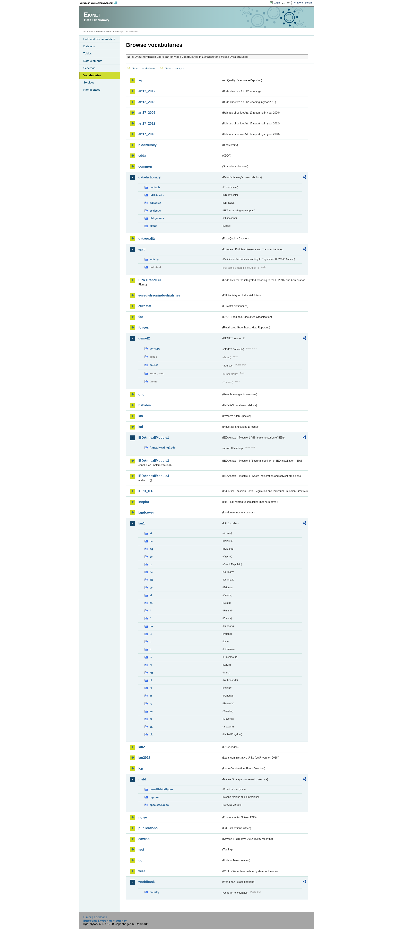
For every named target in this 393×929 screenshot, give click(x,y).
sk (151, 726)
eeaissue (155, 210)
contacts (155, 187)
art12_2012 (146, 91)
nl (151, 680)
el (151, 595)
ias (140, 416)
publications (148, 828)
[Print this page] (284, 3)
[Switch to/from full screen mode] (289, 3)
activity (154, 259)
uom (141, 860)
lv (151, 664)
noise (142, 817)
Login (276, 2)
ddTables (155, 202)
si (151, 718)
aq (140, 80)
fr (150, 618)
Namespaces (91, 89)
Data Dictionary (114, 31)
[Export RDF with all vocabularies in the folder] (304, 177)
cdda (142, 155)
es (151, 602)
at (151, 533)
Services (88, 82)
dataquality (147, 238)
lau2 (141, 747)
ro (151, 703)
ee (151, 587)
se (151, 711)
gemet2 (144, 338)
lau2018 (144, 757)
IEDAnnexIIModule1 (153, 437)
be (151, 541)
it (150, 641)
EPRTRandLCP (150, 280)
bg (151, 548)
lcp (140, 768)
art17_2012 (146, 123)
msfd (142, 779)
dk (151, 579)
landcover (146, 512)
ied (140, 426)
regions (154, 797)
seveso (144, 839)
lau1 (141, 523)
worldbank (146, 882)
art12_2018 (146, 102)
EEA (100, 3)
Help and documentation (99, 39)
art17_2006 (146, 112)
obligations (157, 218)
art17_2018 (146, 134)
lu (151, 657)
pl (151, 688)
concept (155, 348)
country (154, 892)
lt (150, 649)
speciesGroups (159, 804)
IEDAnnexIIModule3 (153, 460)
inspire (143, 502)
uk (151, 734)
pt (151, 695)
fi (150, 610)
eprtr (142, 249)
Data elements (92, 60)
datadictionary (149, 177)
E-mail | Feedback (95, 917)
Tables (87, 53)
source (154, 364)
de (151, 572)
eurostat (144, 306)
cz (151, 564)
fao (140, 317)
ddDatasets (157, 195)
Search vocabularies (143, 68)
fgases (143, 327)
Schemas (89, 68)
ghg (141, 394)
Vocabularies (92, 75)
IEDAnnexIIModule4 (153, 476)
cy (151, 556)
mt (151, 672)
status (153, 226)
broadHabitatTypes (161, 789)
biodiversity (147, 145)
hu (151, 626)
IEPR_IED (146, 491)
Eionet (99, 31)
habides (144, 405)
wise (141, 871)
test (141, 849)
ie (151, 634)
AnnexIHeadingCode (162, 447)
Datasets (89, 46)
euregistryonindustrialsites (159, 295)
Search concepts (174, 68)
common (145, 166)
